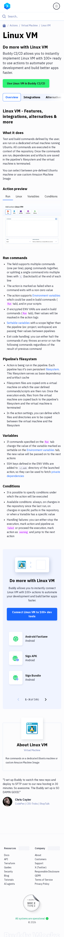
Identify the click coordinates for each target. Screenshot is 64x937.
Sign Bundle (33, 675)
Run (7, 196)
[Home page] (5, 25)
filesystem (52, 369)
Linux (19, 196)
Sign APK (31, 656)
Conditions (51, 196)
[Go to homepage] (7, 6)
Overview (11, 97)
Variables (33, 196)
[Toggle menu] (56, 6)
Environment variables (46, 295)
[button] (32, 225)
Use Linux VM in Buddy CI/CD (26, 83)
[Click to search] (32, 16)
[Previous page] (18, 699)
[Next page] (46, 699)
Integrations (32, 97)
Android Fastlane (36, 636)
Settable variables (18, 323)
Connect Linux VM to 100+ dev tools (32, 614)
